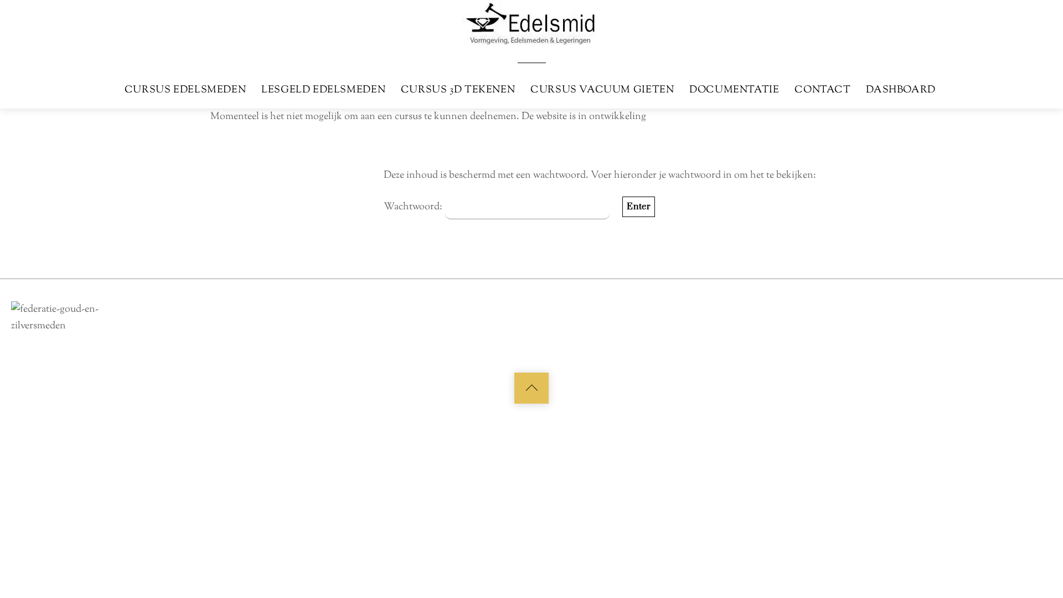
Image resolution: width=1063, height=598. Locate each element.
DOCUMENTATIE (734, 90)
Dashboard (901, 90)
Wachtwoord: (414, 207)
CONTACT (822, 90)
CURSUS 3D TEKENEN (458, 90)
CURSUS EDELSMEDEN (185, 90)
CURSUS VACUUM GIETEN (602, 90)
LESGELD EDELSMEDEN (323, 90)
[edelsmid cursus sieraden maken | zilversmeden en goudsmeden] (531, 21)
